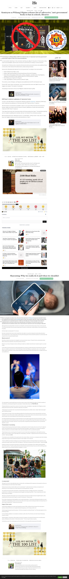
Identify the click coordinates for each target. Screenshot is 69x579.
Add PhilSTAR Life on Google (50, 17)
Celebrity (28, 7)
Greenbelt (18, 319)
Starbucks (31, 318)
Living (16, 7)
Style (10, 7)
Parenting (12, 560)
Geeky (35, 7)
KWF (43, 156)
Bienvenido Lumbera (33, 156)
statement (33, 101)
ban (40, 156)
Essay (36, 273)
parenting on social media (35, 560)
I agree (60, 577)
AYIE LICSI (14, 17)
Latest (35, 10)
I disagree (65, 577)
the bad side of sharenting (22, 560)
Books (39, 10)
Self (22, 7)
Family (40, 273)
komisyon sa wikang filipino (19, 156)
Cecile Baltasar (21, 278)
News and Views (42, 7)
